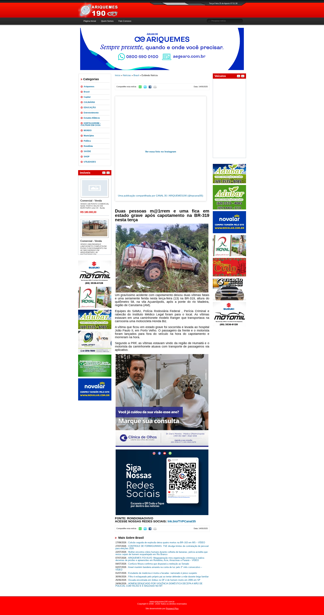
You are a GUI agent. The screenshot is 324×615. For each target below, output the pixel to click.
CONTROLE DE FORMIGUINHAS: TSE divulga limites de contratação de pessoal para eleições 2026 (162, 547)
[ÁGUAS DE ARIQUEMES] (162, 69)
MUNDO (87, 130)
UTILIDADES (90, 162)
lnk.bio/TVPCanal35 (182, 521)
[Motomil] (94, 284)
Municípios (89, 136)
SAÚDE (87, 151)
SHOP (86, 156)
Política (87, 141)
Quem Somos (107, 21)
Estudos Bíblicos (92, 118)
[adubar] (94, 328)
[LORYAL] (94, 307)
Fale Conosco (124, 21)
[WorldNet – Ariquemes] (94, 352)
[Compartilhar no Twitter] (146, 87)
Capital (87, 97)
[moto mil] (229, 326)
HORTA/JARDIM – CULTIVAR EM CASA (91, 124)
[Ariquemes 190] (98, 17)
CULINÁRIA (89, 102)
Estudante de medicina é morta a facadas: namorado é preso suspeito (162, 573)
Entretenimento (91, 113)
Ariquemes (89, 86)
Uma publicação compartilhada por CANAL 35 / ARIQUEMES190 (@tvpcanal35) (160, 195)
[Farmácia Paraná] (94, 376)
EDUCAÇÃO (90, 107)
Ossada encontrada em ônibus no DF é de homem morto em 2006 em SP (164, 580)
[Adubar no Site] (229, 182)
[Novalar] (94, 400)
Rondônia (88, 146)
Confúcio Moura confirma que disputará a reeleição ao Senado (158, 564)
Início (117, 75)
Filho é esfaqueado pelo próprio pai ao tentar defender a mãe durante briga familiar (168, 576)
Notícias (127, 75)
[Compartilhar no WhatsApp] (141, 87)
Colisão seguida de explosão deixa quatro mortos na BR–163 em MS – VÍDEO (166, 542)
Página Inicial (90, 21)
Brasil (86, 92)
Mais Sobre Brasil (131, 537)
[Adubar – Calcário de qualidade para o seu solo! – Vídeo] (229, 209)
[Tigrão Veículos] (229, 299)
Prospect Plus (172, 608)
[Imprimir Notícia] (156, 87)
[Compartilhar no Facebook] (151, 87)
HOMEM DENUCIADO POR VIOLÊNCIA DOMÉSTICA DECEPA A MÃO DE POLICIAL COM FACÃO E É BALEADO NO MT (158, 584)
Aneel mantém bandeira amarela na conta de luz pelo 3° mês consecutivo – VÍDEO (158, 568)
